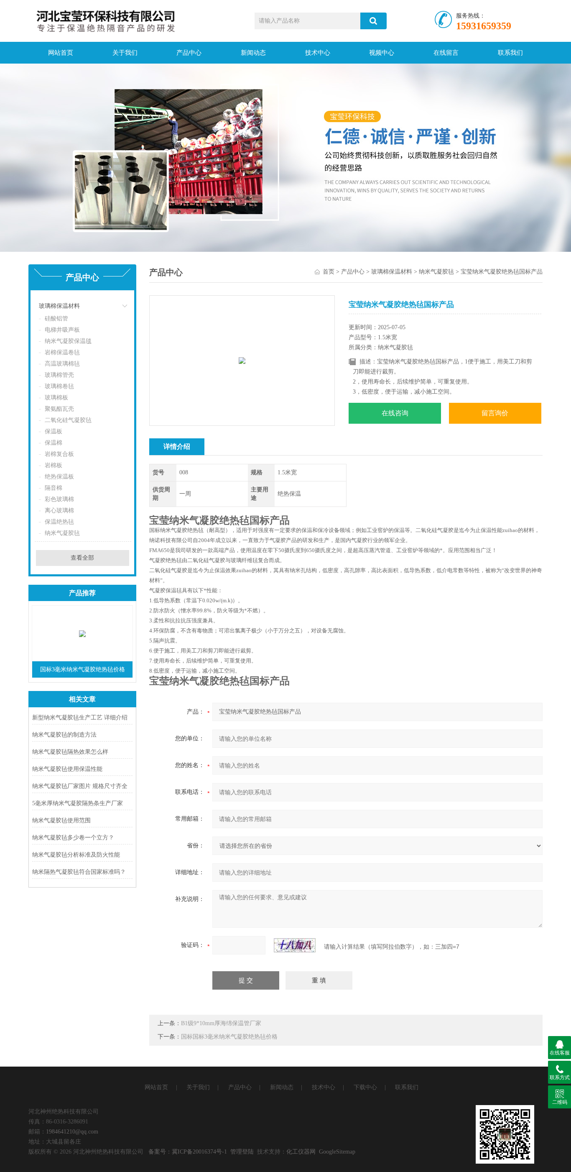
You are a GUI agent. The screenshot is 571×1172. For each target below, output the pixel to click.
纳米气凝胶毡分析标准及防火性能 (76, 855)
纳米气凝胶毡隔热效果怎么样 (70, 752)
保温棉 (53, 443)
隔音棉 (53, 488)
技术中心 (317, 52)
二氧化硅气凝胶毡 (68, 420)
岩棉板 (53, 465)
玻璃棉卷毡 (59, 386)
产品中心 (188, 52)
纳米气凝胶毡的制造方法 (64, 735)
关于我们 (125, 52)
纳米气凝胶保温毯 (68, 341)
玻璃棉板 (56, 397)
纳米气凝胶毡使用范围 (61, 820)
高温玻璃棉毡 (62, 364)
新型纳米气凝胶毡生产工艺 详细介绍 (79, 717)
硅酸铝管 (56, 318)
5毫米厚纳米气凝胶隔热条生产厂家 (77, 803)
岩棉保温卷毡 (62, 352)
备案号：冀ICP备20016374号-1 (187, 1152)
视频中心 (381, 52)
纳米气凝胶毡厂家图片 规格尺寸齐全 (79, 786)
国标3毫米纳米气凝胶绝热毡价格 (82, 669)
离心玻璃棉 (59, 510)
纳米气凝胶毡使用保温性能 (67, 769)
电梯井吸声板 (62, 330)
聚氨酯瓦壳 (59, 409)
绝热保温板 (59, 476)
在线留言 (446, 52)
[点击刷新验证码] (295, 945)
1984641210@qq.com (72, 1131)
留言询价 (495, 413)
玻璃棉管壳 (59, 375)
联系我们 (510, 52)
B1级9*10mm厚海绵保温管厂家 (221, 1023)
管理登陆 (242, 1152)
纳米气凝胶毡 (62, 533)
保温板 (53, 431)
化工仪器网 (301, 1152)
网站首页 (60, 52)
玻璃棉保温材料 (59, 306)
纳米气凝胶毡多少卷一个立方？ (73, 837)
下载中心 (365, 1087)
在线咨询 (395, 413)
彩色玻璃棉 (59, 499)
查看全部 (82, 558)
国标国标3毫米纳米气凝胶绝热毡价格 (229, 1037)
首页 (328, 272)
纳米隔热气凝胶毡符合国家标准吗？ (79, 872)
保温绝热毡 (59, 522)
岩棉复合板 (59, 454)
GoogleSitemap (337, 1152)
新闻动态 (253, 52)
